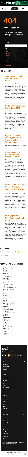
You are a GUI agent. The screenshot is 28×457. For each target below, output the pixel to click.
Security (5, 323)
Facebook (8, 53)
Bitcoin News (6, 275)
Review (4, 403)
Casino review (6, 404)
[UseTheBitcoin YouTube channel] (9, 355)
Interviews (5, 300)
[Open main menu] (23, 8)
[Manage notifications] (25, 454)
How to (4, 378)
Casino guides (6, 382)
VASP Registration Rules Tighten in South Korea (14, 218)
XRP (4, 334)
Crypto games (6, 387)
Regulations (6, 319)
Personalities (5, 422)
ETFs (4, 294)
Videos (5, 331)
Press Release (6, 317)
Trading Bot (5, 409)
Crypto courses (6, 419)
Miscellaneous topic (8, 309)
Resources (5, 320)
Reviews (5, 322)
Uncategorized (6, 330)
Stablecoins (6, 325)
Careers (4, 431)
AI (3, 267)
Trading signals (6, 399)
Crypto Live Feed (7, 286)
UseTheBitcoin (8, 65)
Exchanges (5, 297)
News (4, 311)
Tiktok (7, 59)
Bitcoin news (5, 364)
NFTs (4, 314)
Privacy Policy (10, 452)
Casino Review (6, 281)
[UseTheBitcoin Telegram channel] (6, 355)
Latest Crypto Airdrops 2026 (10, 301)
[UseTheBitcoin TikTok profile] (21, 355)
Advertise (5, 434)
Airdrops (5, 380)
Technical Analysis (7, 326)
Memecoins (6, 305)
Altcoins (5, 270)
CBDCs (5, 283)
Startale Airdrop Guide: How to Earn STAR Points (15, 108)
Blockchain (5, 278)
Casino (5, 279)
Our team (5, 429)
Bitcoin (5, 273)
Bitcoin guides (6, 367)
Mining (4, 308)
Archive (5, 272)
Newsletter (5, 433)
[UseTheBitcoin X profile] (12, 355)
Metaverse (5, 306)
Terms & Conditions (17, 452)
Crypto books (6, 420)
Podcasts (5, 417)
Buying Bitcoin (6, 366)
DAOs (4, 290)
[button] (14, 362)
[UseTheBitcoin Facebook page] (3, 355)
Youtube (7, 61)
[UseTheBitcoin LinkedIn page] (18, 355)
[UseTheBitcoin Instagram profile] (15, 355)
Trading (5, 328)
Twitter (7, 51)
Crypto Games (6, 284)
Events (4, 401)
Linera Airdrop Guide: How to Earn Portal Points (14, 78)
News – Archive (7, 312)
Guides (5, 298)
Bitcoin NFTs (6, 276)
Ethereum (5, 295)
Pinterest (7, 57)
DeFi (4, 292)
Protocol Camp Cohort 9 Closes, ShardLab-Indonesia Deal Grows (15, 187)
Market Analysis (7, 303)
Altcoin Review (6, 268)
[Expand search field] (20, 9)
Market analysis (6, 398)
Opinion (5, 316)
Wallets (5, 333)
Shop (4, 438)
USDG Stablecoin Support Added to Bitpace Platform (12, 154)
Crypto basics (6, 377)
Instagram (8, 55)
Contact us (5, 436)
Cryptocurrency (7, 289)
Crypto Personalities (8, 287)
